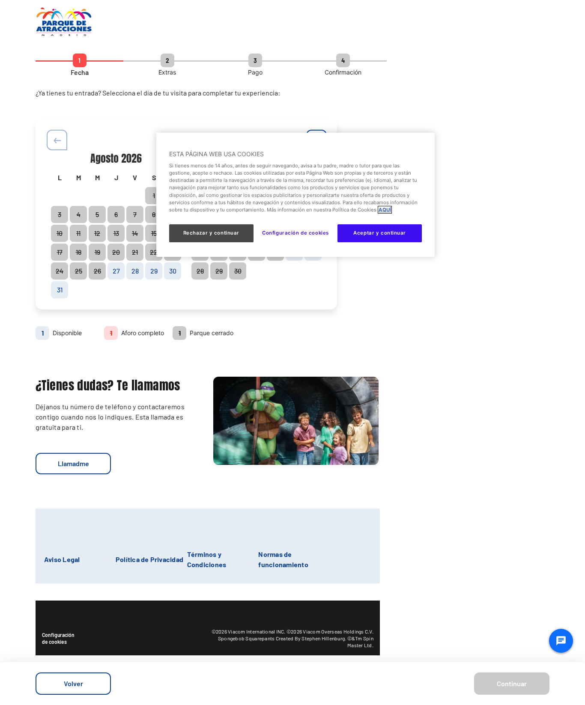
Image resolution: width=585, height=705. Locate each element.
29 (154, 271)
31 (60, 290)
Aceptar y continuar (379, 233)
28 (135, 271)
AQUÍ (385, 210)
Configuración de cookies (58, 638)
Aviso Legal (62, 559)
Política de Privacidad (149, 559)
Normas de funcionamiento (283, 559)
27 (116, 271)
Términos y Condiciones (207, 559)
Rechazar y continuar (211, 233)
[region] (295, 195)
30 (172, 271)
